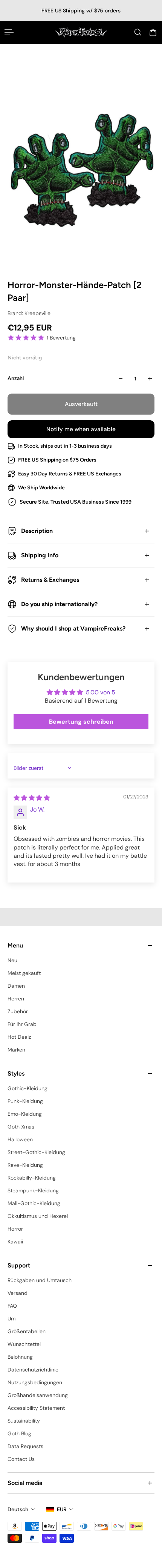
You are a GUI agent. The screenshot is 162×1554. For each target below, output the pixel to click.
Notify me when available (81, 429)
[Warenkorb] (152, 32)
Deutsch (18, 1509)
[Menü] (9, 32)
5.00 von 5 (100, 692)
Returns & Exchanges (50, 579)
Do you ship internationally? (59, 604)
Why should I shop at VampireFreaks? (73, 628)
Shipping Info (39, 555)
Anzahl (16, 378)
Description (37, 530)
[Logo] (81, 32)
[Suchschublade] (137, 32)
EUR (61, 1509)
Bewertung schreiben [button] (81, 722)
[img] (32, 798)
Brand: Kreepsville (29, 313)
